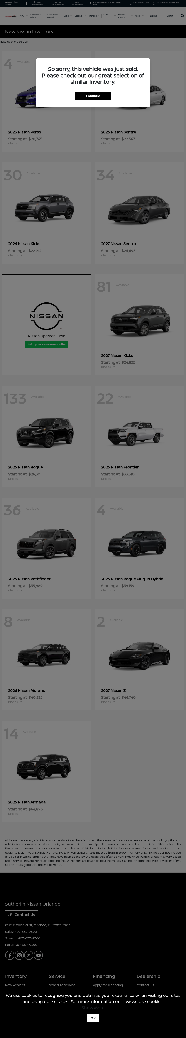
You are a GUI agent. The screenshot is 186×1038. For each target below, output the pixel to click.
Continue (93, 96)
